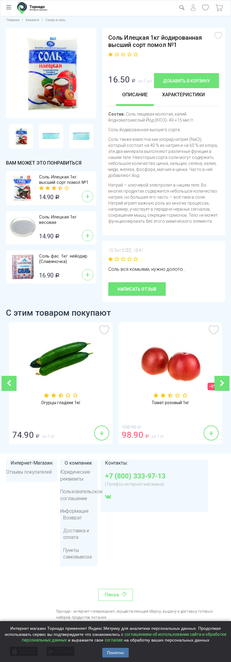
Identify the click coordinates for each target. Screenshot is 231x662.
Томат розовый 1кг (170, 402)
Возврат (72, 518)
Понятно (115, 652)
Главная (13, 20)
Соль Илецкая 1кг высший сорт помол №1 (63, 179)
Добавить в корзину (186, 81)
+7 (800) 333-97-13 (135, 476)
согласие (114, 640)
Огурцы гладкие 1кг (61, 402)
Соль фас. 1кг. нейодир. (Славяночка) (63, 258)
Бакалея (32, 20)
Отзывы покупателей (29, 472)
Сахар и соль (55, 20)
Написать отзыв (137, 289)
